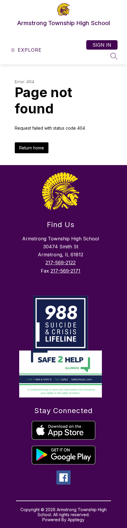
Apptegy (76, 519)
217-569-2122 (60, 262)
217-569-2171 (65, 271)
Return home (31, 147)
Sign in (101, 45)
